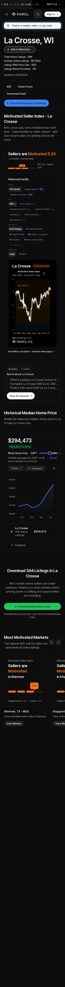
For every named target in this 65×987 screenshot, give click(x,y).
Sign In (51, 14)
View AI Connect (19, 395)
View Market (14, 723)
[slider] (50, 453)
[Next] (58, 642)
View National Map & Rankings (28, 103)
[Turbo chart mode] (44, 273)
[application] (32, 306)
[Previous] (51, 642)
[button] (32, 306)
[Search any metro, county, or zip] (38, 14)
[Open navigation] (6, 14)
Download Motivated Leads (34, 606)
